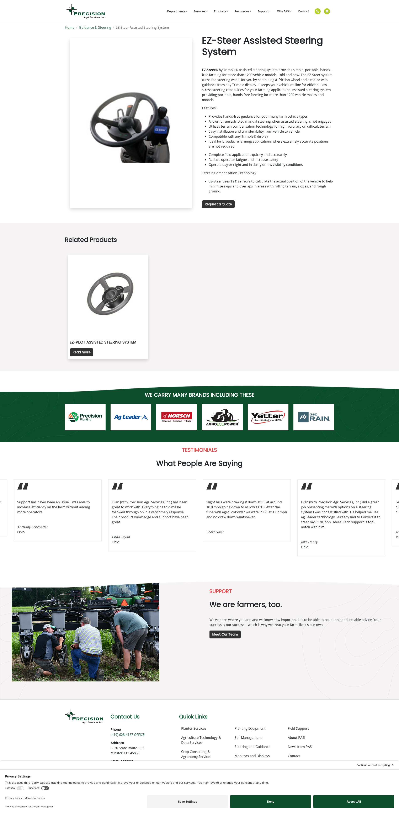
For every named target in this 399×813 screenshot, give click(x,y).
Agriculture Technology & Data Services (201, 740)
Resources (242, 11)
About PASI (296, 737)
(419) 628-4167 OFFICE (128, 734)
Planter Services (193, 728)
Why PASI (283, 11)
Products (220, 11)
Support (263, 11)
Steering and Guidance (252, 746)
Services (199, 11)
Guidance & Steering (95, 27)
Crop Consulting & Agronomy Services (196, 754)
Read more (82, 352)
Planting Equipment (250, 728)
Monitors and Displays (252, 756)
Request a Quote (218, 204)
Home (69, 27)
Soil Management (248, 737)
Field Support (298, 728)
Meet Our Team (225, 634)
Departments (176, 11)
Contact (303, 11)
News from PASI (300, 746)
